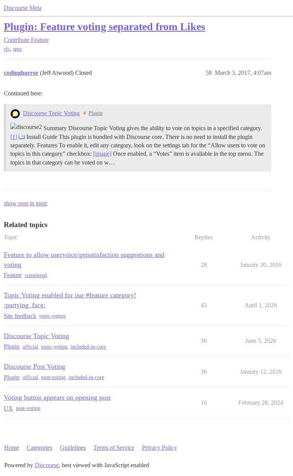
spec (17, 49)
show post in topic (26, 203)
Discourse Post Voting (34, 366)
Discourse (47, 465)
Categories (39, 447)
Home (11, 447)
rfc (7, 49)
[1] (13, 137)
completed (36, 275)
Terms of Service (113, 447)
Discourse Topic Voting (51, 113)
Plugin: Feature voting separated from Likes (104, 26)
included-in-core (88, 347)
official (30, 347)
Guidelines (73, 447)
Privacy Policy (159, 447)
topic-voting (52, 316)
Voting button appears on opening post (57, 397)
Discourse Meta (23, 8)
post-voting (53, 377)
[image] (102, 153)
